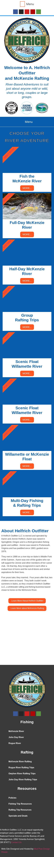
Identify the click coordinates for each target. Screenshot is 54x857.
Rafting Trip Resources (20, 810)
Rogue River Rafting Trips (21, 767)
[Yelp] (32, 11)
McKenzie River (16, 731)
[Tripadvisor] (38, 11)
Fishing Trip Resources (20, 804)
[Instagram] (21, 11)
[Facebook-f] (15, 11)
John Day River (16, 737)
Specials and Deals (18, 816)
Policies (12, 798)
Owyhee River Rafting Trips (22, 773)
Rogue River (15, 743)
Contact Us (16, 842)
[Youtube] (27, 11)
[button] (27, 4)
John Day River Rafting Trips (23, 779)
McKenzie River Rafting (20, 761)
